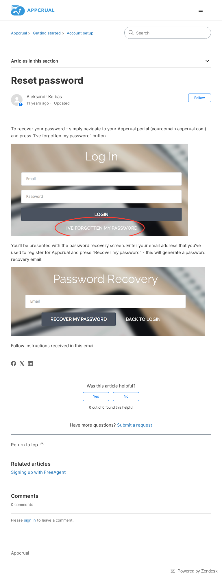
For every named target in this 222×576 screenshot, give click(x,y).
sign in (30, 520)
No (126, 396)
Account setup (80, 33)
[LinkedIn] (30, 363)
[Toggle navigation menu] (200, 10)
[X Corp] (22, 363)
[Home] (32, 10)
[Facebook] (13, 363)
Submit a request (134, 425)
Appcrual (19, 33)
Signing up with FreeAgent (38, 472)
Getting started (47, 33)
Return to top (25, 444)
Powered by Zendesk (197, 570)
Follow (199, 98)
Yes (96, 396)
